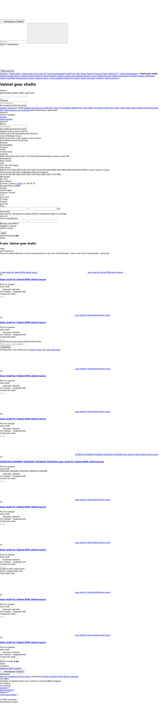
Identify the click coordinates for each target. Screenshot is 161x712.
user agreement (53, 350)
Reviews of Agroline (50, 676)
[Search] (47, 33)
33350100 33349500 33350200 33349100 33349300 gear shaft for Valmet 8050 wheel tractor (52, 461)
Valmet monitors (111, 78)
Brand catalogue (71, 676)
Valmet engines (50, 76)
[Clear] (1, 98)
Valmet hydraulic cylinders (92, 78)
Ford (73, 74)
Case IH (42, 74)
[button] (80, 58)
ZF (116, 74)
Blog (61, 676)
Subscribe (5, 347)
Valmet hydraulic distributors (142, 76)
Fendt (68, 74)
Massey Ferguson (95, 74)
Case (36, 74)
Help (10, 668)
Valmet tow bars (104, 76)
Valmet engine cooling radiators (49, 78)
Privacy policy (24, 676)
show (3, 233)
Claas (49, 74)
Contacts (17, 668)
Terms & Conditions (8, 676)
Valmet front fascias (120, 76)
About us (4, 668)
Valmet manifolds (7, 78)
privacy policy (36, 350)
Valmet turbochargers (25, 78)
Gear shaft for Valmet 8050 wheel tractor (23, 279)
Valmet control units (66, 76)
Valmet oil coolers (72, 78)
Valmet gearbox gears (9, 76)
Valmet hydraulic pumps (86, 76)
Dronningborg (59, 74)
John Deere (81, 74)
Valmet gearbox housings (31, 76)
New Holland (109, 74)
